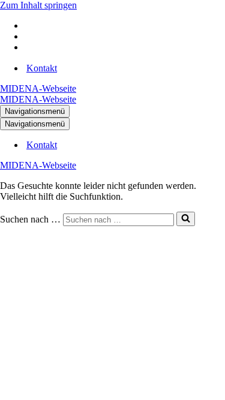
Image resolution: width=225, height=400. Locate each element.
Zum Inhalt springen (38, 5)
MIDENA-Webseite (38, 88)
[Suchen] (185, 219)
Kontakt (41, 68)
